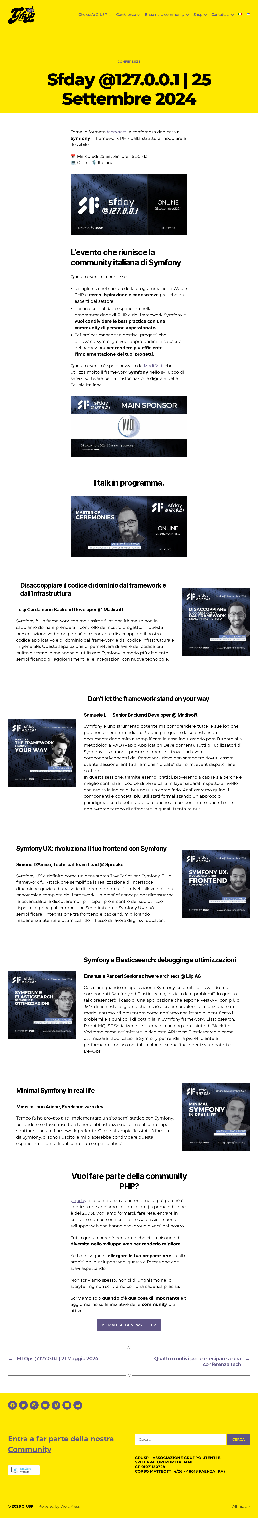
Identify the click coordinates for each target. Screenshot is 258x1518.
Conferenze (126, 15)
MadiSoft (153, 365)
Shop (198, 15)
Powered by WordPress (59, 1506)
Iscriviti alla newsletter (129, 1325)
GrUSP (27, 1506)
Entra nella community (164, 15)
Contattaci (220, 15)
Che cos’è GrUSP (92, 15)
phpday (78, 1200)
